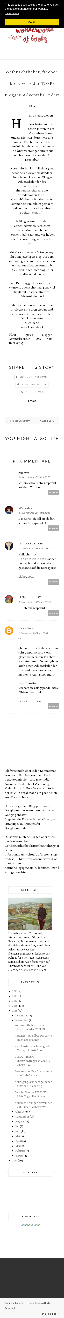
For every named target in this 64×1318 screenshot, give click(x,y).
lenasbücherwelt (32, 597)
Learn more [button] (12, 13)
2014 (14, 1160)
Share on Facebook (33, 377)
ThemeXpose (34, 1302)
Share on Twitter (34, 384)
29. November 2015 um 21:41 (34, 477)
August (19, 1121)
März (18, 1146)
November (22, 1020)
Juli (17, 1126)
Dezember (21, 1015)
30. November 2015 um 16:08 (34, 602)
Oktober (20, 1111)
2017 (14, 1001)
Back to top (49, 1314)
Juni (17, 1131)
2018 (14, 996)
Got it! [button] (32, 22)
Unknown (26, 628)
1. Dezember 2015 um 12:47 (33, 633)
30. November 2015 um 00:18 (34, 548)
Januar (19, 1155)
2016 (14, 1006)
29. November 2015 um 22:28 (34, 512)
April (18, 1141)
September (22, 1116)
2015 (14, 1010)
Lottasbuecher (30, 543)
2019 (14, 991)
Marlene (25, 507)
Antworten (54, 492)
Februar (20, 1150)
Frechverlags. (32, 186)
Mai (17, 1136)
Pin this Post (34, 392)
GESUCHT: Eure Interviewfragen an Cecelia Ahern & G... (32, 1061)
